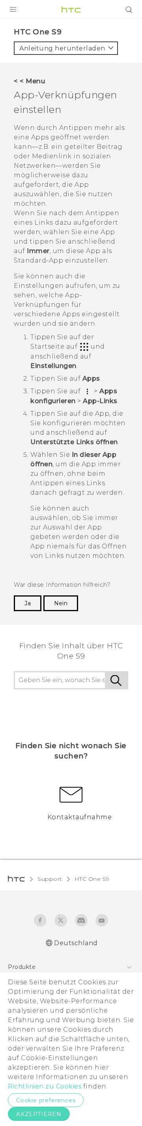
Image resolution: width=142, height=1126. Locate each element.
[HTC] (71, 9)
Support (49, 878)
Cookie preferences (45, 1100)
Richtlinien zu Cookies (44, 1086)
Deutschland (76, 943)
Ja (27, 603)
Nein (60, 603)
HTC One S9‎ (92, 878)
